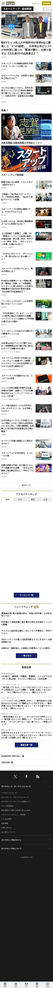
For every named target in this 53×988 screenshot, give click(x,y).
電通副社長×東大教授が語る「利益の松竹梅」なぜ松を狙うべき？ (26, 614)
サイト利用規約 (7, 806)
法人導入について (8, 832)
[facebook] (26, 777)
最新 (8, 499)
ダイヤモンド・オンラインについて (16, 786)
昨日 (20, 499)
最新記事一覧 (26, 744)
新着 (5, 986)
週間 (33, 499)
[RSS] (37, 777)
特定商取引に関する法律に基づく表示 (15, 810)
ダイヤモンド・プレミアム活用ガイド (15, 801)
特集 (3, 110)
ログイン (35, 3)
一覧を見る (27, 655)
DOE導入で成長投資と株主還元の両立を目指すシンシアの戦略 (26, 623)
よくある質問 (6, 819)
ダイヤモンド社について (11, 848)
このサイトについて (9, 793)
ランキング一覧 (26, 595)
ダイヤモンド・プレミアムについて (15, 797)
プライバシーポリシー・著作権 (13, 814)
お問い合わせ (6, 827)
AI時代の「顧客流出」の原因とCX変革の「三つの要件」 (26, 648)
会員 (45, 499)
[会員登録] (46, 3)
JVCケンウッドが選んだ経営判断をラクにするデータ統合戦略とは (26, 640)
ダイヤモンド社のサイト (11, 840)
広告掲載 (4, 823)
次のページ (26, 485)
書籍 (47, 986)
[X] (15, 777)
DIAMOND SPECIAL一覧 (12, 756)
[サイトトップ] (10, 3)
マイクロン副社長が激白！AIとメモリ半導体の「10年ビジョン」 (26, 632)
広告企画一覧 (7, 762)
